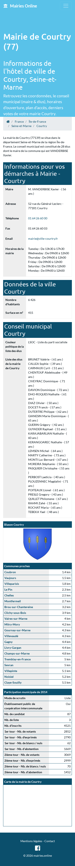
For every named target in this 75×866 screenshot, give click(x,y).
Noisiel (9, 676)
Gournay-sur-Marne (17, 630)
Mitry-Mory (12, 624)
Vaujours (10, 578)
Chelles (9, 595)
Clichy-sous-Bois (15, 612)
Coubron (10, 572)
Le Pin (8, 589)
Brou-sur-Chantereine (18, 607)
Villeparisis (11, 583)
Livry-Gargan (12, 647)
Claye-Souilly (12, 682)
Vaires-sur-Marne (15, 618)
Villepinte (10, 671)
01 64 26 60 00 (37, 218)
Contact (49, 841)
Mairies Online (23, 5)
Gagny (8, 642)
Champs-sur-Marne (17, 653)
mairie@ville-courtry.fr (43, 238)
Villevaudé (11, 636)
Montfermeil (12, 601)
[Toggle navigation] (66, 6)
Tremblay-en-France (17, 659)
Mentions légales (31, 841)
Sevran (8, 665)
